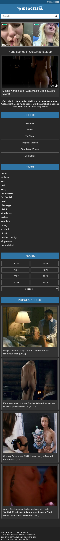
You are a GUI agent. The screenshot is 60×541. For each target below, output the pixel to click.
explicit (5, 229)
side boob (6, 213)
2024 (16, 270)
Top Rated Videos (30, 149)
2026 (16, 263)
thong (4, 225)
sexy (3, 189)
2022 (16, 276)
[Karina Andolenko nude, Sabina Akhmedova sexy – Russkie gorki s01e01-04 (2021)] (30, 399)
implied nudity (9, 237)
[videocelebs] (30, 11)
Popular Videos (30, 142)
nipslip (4, 233)
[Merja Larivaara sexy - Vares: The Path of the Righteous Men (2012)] (30, 346)
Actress (30, 123)
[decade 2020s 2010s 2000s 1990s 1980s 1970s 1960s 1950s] (30, 289)
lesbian (5, 217)
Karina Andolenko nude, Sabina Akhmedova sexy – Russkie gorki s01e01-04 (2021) (29, 405)
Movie (30, 129)
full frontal (6, 197)
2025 (45, 263)
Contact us (30, 155)
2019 (45, 282)
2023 (45, 270)
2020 (16, 282)
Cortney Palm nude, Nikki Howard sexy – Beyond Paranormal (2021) (28, 458)
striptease (6, 241)
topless (5, 177)
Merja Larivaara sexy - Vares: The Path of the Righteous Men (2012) (26, 352)
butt (3, 185)
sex (3, 181)
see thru (5, 221)
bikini (4, 209)
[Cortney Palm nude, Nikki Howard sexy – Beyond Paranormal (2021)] (30, 452)
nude (4, 173)
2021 (45, 276)
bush (3, 201)
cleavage (6, 205)
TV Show (30, 136)
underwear (7, 193)
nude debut (7, 245)
